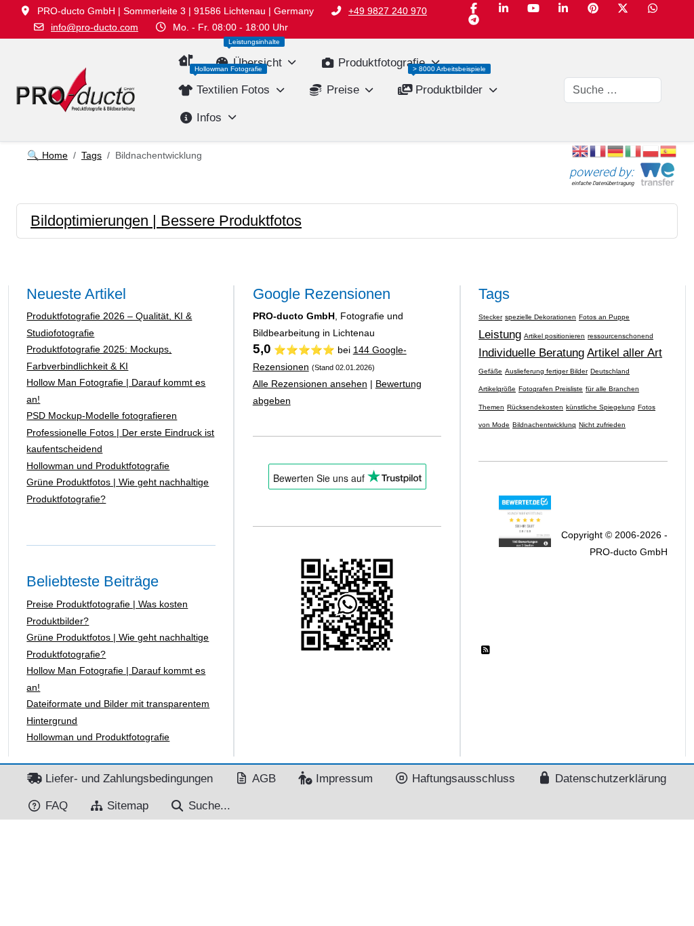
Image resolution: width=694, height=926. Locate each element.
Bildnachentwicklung (544, 424)
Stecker (490, 317)
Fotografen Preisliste (550, 388)
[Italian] (633, 149)
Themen (491, 407)
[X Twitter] (623, 8)
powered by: (601, 172)
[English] (581, 149)
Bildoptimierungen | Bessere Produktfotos (166, 220)
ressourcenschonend (620, 336)
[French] (598, 149)
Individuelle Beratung (531, 352)
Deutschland (610, 371)
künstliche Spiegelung (600, 407)
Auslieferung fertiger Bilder (546, 371)
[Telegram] (474, 20)
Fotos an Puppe (604, 317)
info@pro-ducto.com (94, 27)
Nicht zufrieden (602, 424)
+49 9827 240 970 (387, 10)
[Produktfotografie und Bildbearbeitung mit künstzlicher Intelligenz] (75, 90)
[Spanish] (669, 149)
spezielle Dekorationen (540, 317)
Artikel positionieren (554, 336)
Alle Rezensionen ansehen (310, 383)
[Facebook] (474, 8)
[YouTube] (533, 8)
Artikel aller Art (624, 352)
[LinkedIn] (503, 8)
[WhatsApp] (652, 8)
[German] (616, 149)
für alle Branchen (612, 388)
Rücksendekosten (535, 407)
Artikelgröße (497, 388)
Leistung (499, 334)
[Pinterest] (593, 8)
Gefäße (490, 371)
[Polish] (651, 149)
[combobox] (612, 90)
